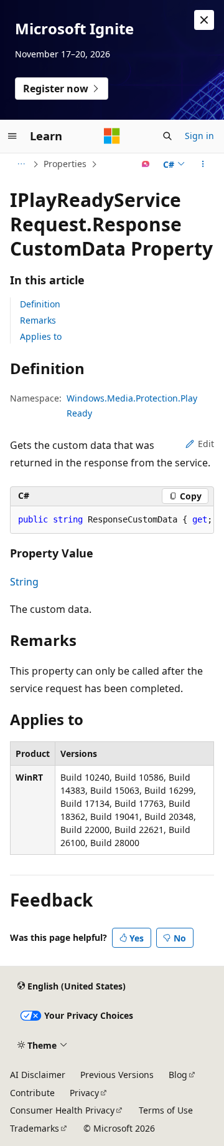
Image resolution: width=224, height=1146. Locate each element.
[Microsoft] (112, 136)
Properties (65, 164)
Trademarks (34, 1128)
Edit (206, 444)
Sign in (199, 136)
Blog (178, 1075)
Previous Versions (117, 1075)
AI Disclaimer (37, 1075)
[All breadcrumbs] (21, 164)
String (24, 582)
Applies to (41, 336)
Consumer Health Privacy (62, 1110)
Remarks (38, 320)
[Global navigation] (12, 136)
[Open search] (167, 136)
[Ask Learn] (146, 164)
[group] (112, 520)
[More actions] (203, 164)
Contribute (32, 1093)
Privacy (84, 1093)
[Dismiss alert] (204, 20)
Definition (40, 304)
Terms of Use (166, 1110)
